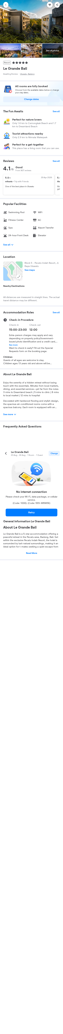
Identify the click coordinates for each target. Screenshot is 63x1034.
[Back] (5, 5)
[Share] (57, 5)
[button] (13, 271)
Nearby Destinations (14, 286)
